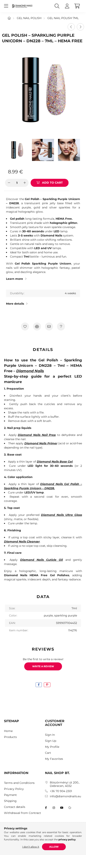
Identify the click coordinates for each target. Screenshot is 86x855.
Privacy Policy (14, 789)
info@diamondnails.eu (65, 796)
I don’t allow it (30, 846)
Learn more (14, 279)
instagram (54, 808)
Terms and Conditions (19, 783)
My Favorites (54, 759)
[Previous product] (71, 26)
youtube (62, 808)
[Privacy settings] (70, 808)
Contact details (14, 807)
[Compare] (37, 326)
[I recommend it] (49, 326)
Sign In (50, 735)
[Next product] (80, 26)
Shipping (10, 801)
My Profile (52, 747)
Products (10, 737)
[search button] (57, 6)
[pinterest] (47, 684)
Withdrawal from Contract (22, 813)
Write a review (43, 666)
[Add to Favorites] (25, 326)
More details (15, 303)
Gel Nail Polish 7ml (63, 18)
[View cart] (77, 6)
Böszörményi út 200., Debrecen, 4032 (64, 784)
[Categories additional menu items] (6, 6)
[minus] (9, 183)
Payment (10, 795)
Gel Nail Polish (29, 18)
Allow (54, 846)
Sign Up (50, 741)
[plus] (25, 183)
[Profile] (67, 6)
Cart (48, 753)
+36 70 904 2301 (61, 791)
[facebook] (39, 684)
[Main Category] (9, 18)
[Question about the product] (61, 326)
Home (8, 731)
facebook (46, 808)
